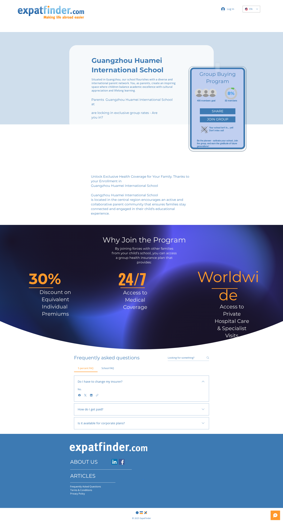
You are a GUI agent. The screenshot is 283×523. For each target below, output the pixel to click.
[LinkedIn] (114, 462)
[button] (217, 111)
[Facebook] (122, 462)
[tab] (86, 368)
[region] (217, 108)
